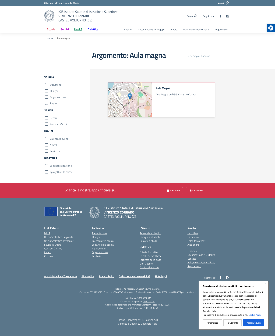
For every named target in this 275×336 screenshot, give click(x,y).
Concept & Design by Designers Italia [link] (137, 324)
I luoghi (54, 91)
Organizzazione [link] (100, 252)
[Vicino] (265, 284)
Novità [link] (78, 29)
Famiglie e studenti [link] (150, 237)
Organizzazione (58, 97)
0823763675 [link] (96, 292)
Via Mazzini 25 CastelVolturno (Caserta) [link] (141, 288)
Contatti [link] (174, 29)
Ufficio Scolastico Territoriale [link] (59, 241)
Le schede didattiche (61, 166)
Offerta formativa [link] (149, 252)
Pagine (53, 103)
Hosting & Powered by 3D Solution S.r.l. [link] (137, 320)
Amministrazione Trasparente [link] (60, 276)
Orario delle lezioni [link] (149, 267)
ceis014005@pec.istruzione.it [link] (182, 292)
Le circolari (55, 151)
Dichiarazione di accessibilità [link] (134, 276)
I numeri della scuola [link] (103, 241)
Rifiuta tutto (232, 322)
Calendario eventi (59, 139)
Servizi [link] (65, 29)
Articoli (53, 145)
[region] (234, 305)
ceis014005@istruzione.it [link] (122, 292)
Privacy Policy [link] (106, 276)
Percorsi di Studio (59, 124)
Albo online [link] (193, 245)
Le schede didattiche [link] (151, 256)
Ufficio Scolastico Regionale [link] (58, 237)
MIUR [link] (47, 233)
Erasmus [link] (128, 29)
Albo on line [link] (87, 276)
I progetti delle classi (61, 172)
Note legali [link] (161, 276)
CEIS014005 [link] (149, 301)
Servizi (53, 118)
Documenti (55, 85)
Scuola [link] (51, 29)
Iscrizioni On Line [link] (53, 248)
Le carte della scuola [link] (103, 245)
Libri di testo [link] (146, 263)
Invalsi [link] (47, 252)
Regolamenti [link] (221, 29)
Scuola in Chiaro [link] (52, 245)
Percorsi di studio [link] (148, 241)
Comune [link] (48, 256)
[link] (271, 28)
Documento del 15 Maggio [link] (151, 29)
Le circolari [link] (193, 237)
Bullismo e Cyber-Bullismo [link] (196, 29)
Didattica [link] (93, 29)
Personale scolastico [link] (150, 233)
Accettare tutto (254, 322)
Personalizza (212, 322)
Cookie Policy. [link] (255, 314)
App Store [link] (175, 190)
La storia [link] (96, 256)
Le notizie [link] (192, 233)
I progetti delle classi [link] (150, 260)
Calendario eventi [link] (196, 241)
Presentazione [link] (99, 233)
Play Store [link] (198, 190)
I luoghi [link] (96, 237)
